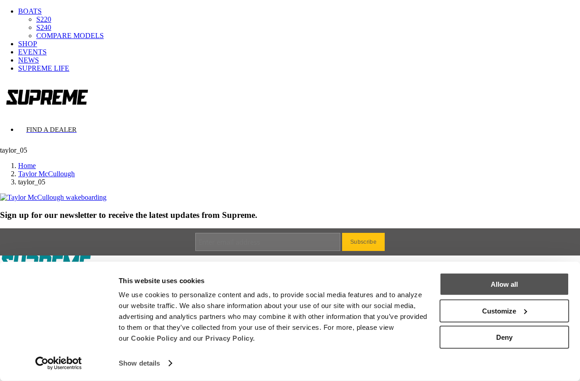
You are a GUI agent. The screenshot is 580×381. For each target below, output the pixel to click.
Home (27, 165)
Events (32, 52)
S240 (43, 27)
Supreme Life (43, 68)
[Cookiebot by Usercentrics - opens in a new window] (58, 363)
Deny (504, 337)
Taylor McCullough (46, 174)
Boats (30, 11)
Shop (27, 44)
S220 (43, 19)
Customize (499, 310)
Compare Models (70, 35)
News (28, 60)
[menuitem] (299, 23)
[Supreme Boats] (290, 96)
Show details (139, 363)
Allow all (504, 284)
